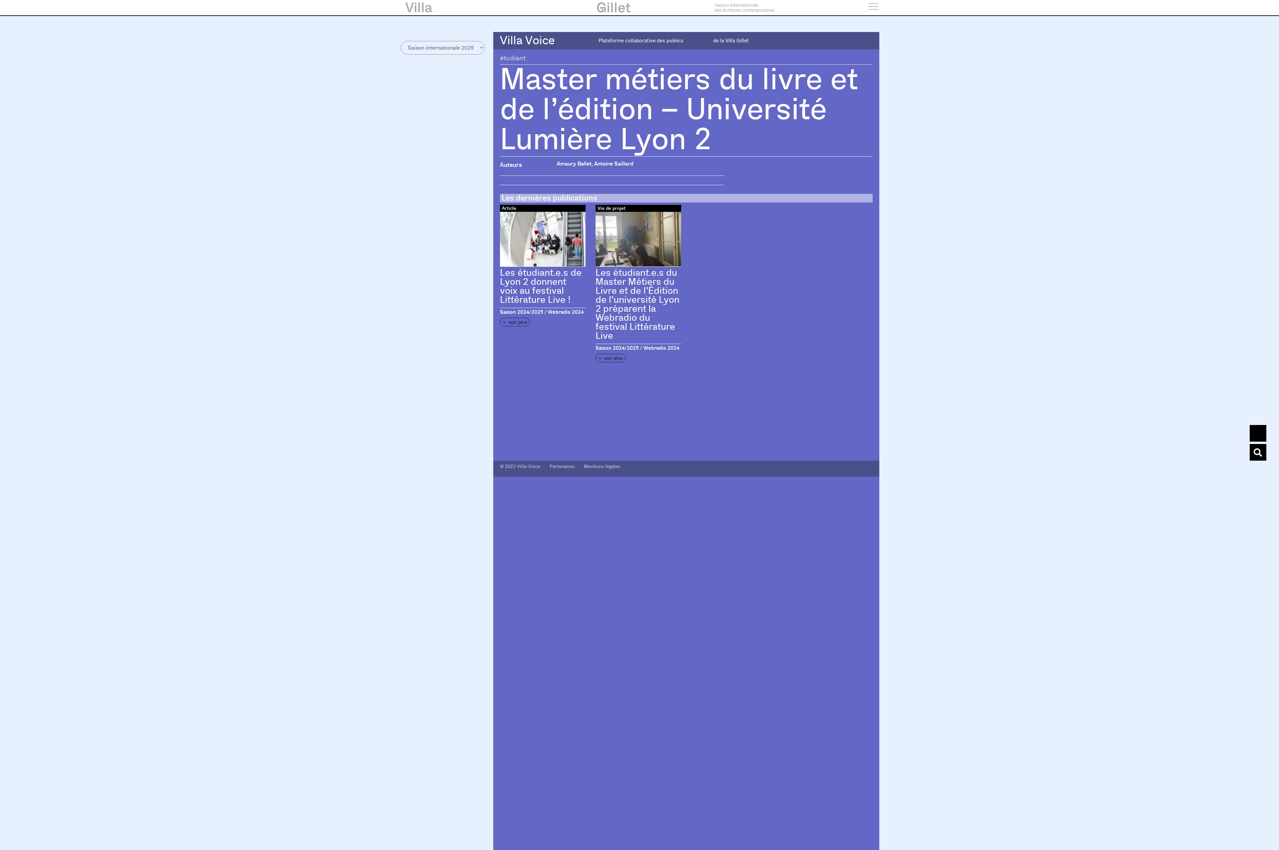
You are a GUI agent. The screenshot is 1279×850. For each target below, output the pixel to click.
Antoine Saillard (614, 163)
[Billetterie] (1258, 433)
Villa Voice (527, 40)
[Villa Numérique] (1258, 452)
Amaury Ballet (574, 163)
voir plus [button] (517, 322)
